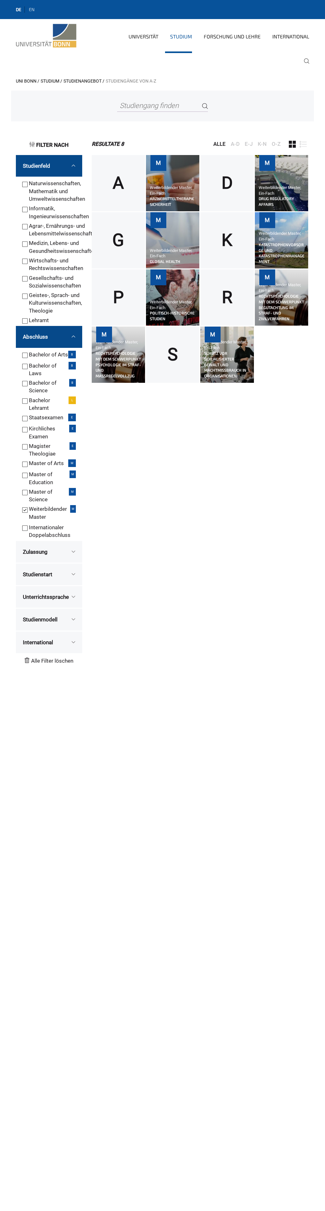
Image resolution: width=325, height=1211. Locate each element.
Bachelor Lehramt (39, 404)
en (32, 9)
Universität (143, 36)
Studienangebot (82, 81)
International (290, 36)
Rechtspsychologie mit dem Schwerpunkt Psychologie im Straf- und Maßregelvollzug (118, 365)
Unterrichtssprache (46, 597)
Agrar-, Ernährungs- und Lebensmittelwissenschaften (63, 230)
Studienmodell (40, 619)
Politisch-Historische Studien (172, 315)
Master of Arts (46, 463)
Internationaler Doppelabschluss (49, 531)
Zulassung (35, 552)
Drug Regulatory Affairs (276, 201)
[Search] (205, 106)
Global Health (165, 261)
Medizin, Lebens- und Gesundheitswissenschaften (63, 247)
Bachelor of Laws (42, 369)
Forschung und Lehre (232, 36)
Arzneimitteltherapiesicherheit (172, 201)
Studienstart (37, 574)
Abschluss (35, 337)
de (18, 9)
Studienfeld (36, 166)
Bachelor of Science (42, 387)
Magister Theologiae (42, 450)
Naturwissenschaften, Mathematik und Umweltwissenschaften (57, 191)
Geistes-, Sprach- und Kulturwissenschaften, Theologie (55, 303)
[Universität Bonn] (46, 36)
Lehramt (39, 320)
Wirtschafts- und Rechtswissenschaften (56, 264)
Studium (181, 36)
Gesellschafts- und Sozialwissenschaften (55, 282)
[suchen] (304, 65)
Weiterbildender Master (48, 513)
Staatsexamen (46, 417)
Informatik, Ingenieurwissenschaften (59, 212)
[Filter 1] (292, 144)
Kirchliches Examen (42, 432)
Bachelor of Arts (48, 354)
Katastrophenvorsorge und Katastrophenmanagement (281, 253)
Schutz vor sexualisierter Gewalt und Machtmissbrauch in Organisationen (225, 365)
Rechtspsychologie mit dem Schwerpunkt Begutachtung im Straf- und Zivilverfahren (281, 307)
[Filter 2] (303, 144)
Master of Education (41, 478)
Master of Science (40, 496)
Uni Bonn (26, 81)
